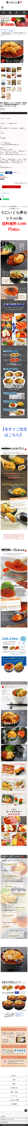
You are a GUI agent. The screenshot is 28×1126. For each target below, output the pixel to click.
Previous (1, 23)
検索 (27, 16)
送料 (14, 1080)
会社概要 (14, 1104)
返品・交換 (14, 1092)
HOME (1, 29)
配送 (14, 1084)
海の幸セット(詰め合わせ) (9, 29)
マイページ (3, 13)
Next (26, 23)
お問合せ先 (14, 1088)
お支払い (14, 1075)
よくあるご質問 (14, 1100)
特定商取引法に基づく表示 (7, 1119)
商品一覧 (10, 13)
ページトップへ (26, 1110)
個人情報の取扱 (4, 1122)
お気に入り (17, 13)
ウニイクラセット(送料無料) (7, 31)
